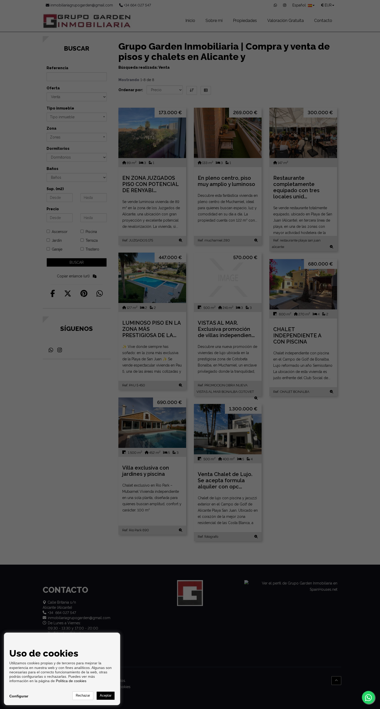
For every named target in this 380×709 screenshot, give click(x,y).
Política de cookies (71, 681)
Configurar (18, 696)
